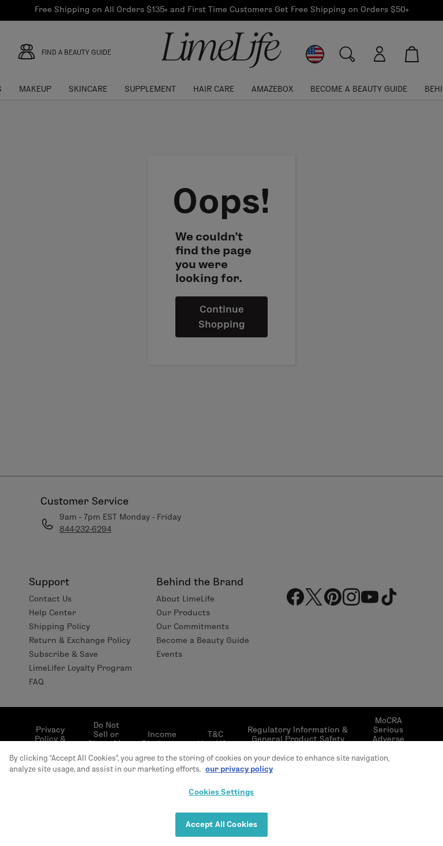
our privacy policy (239, 769)
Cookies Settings (221, 792)
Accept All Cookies (221, 824)
